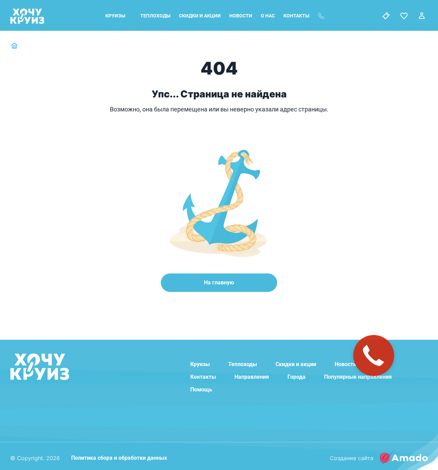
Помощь (201, 389)
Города (296, 377)
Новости (240, 15)
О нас (268, 15)
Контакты (296, 15)
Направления (251, 377)
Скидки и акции (200, 15)
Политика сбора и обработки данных (119, 458)
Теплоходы (155, 15)
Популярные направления (358, 377)
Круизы (115, 15)
